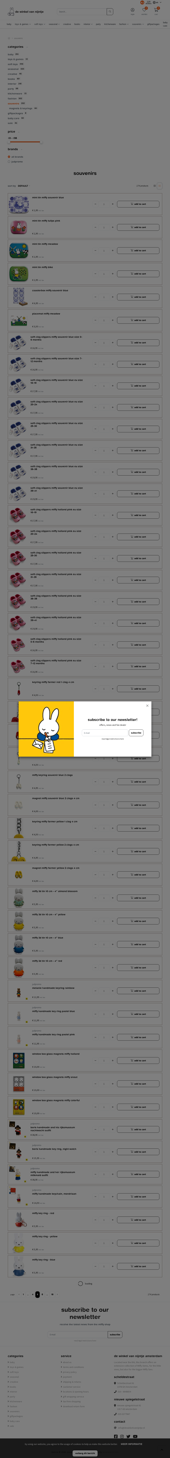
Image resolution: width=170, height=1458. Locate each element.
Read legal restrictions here (113, 739)
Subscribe (136, 733)
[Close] (147, 705)
